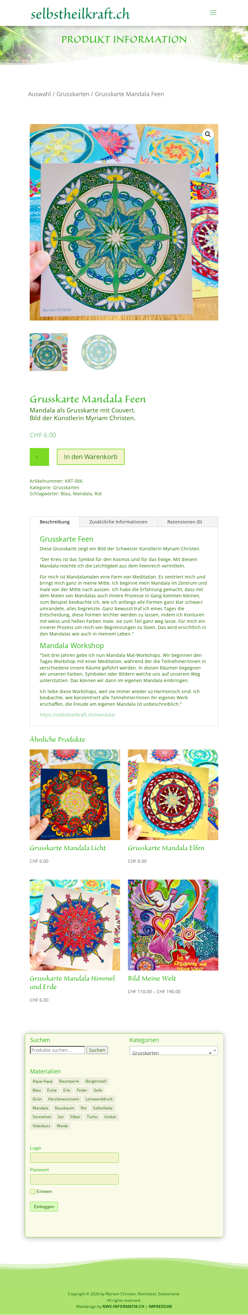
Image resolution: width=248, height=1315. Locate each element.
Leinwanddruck (99, 1099)
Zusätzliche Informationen (118, 522)
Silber (75, 1116)
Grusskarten (73, 94)
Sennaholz (42, 1116)
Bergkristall (96, 1081)
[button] (208, 134)
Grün (37, 1099)
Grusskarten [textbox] (172, 1053)
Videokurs (41, 1126)
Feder (82, 1090)
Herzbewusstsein (63, 1099)
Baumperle (69, 1081)
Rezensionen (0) (184, 522)
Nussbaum (64, 1108)
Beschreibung (55, 522)
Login (35, 1148)
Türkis (92, 1116)
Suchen (97, 1050)
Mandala (82, 493)
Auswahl (39, 94)
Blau (65, 493)
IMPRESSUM (160, 1306)
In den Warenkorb (91, 456)
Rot (98, 493)
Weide (62, 1126)
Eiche (52, 1090)
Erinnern (44, 1191)
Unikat (110, 1116)
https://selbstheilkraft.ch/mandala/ (77, 715)
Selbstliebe (103, 1108)
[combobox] (174, 1050)
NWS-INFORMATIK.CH (123, 1306)
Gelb (98, 1090)
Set (61, 1116)
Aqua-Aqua (43, 1081)
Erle (66, 1090)
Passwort (39, 1169)
